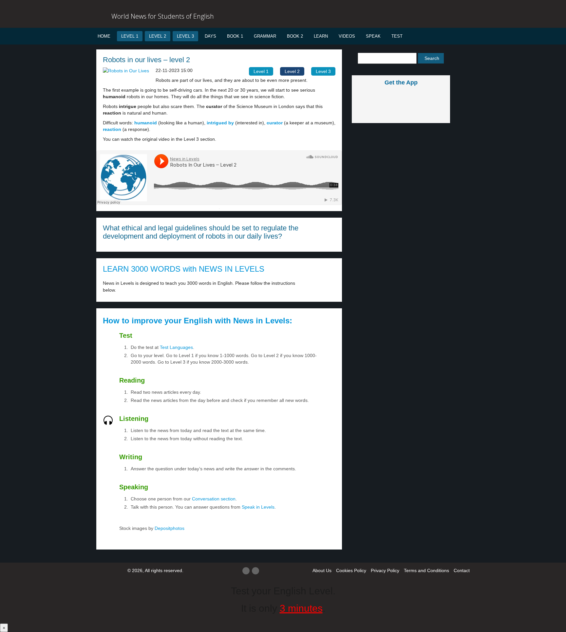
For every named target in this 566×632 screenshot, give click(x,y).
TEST (397, 36)
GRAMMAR (265, 36)
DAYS (210, 36)
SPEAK (373, 36)
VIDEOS (347, 36)
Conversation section (214, 498)
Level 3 (185, 36)
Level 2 (157, 36)
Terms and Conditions (426, 570)
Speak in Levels (258, 507)
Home (104, 36)
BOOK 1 (235, 36)
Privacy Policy (385, 570)
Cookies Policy (351, 570)
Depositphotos (168, 528)
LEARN (321, 36)
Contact (462, 570)
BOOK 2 (295, 36)
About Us (321, 570)
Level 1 (129, 36)
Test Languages (176, 347)
